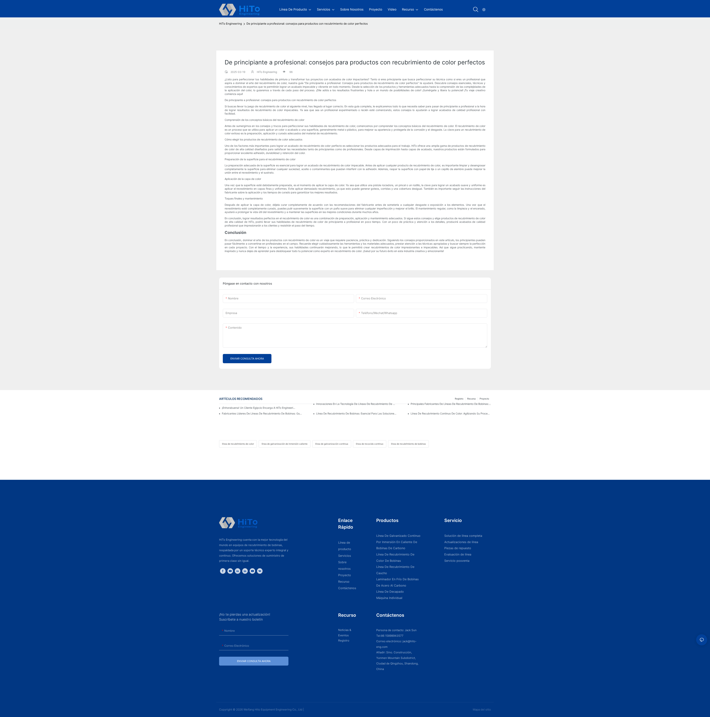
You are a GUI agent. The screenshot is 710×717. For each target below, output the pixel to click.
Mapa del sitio (481, 709)
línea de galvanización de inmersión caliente (284, 443)
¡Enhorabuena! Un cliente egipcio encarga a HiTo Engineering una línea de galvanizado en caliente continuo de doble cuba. (259, 407)
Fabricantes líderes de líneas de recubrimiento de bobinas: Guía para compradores (262, 413)
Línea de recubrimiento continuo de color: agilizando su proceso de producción (451, 413)
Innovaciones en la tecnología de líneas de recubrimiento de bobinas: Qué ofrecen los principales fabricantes (356, 403)
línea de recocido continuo (369, 443)
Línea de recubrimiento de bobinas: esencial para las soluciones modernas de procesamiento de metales (356, 413)
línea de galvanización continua (331, 443)
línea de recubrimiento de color (238, 443)
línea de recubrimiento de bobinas (408, 443)
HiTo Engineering (230, 23)
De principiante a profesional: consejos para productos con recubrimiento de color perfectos (307, 23)
